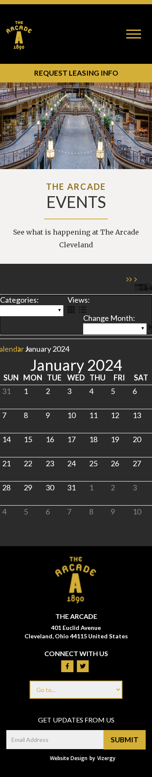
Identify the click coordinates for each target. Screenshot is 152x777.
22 (28, 463)
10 (71, 415)
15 (28, 439)
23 (50, 463)
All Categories (26, 310)
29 (28, 487)
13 (137, 415)
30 (50, 487)
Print (148, 287)
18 (93, 439)
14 (6, 439)
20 (137, 439)
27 (137, 463)
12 (115, 415)
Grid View (71, 309)
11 (93, 415)
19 (115, 439)
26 (115, 463)
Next (150, 327)
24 (71, 463)
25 (93, 463)
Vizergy (106, 758)
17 (71, 439)
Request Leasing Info (76, 72)
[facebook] (67, 666)
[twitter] (83, 666)
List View (82, 309)
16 (50, 439)
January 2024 (108, 329)
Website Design (68, 758)
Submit (124, 739)
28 (6, 487)
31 (6, 391)
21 (6, 463)
